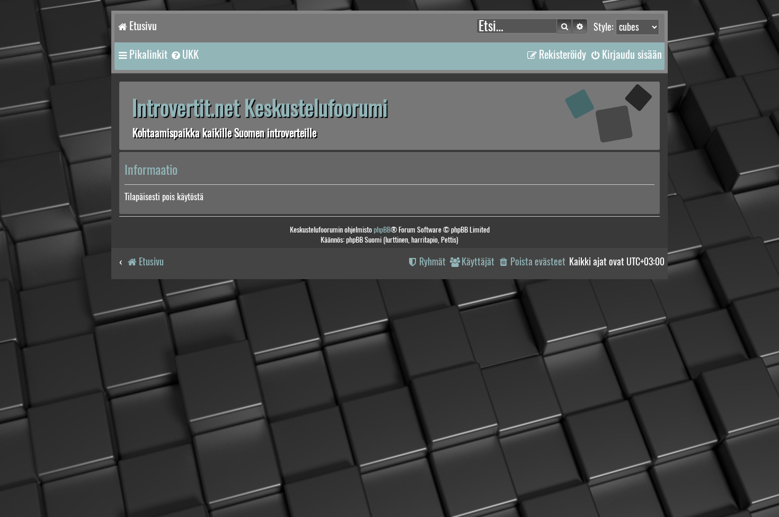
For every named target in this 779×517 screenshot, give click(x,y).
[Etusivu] (593, 115)
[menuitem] (184, 54)
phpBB (382, 230)
